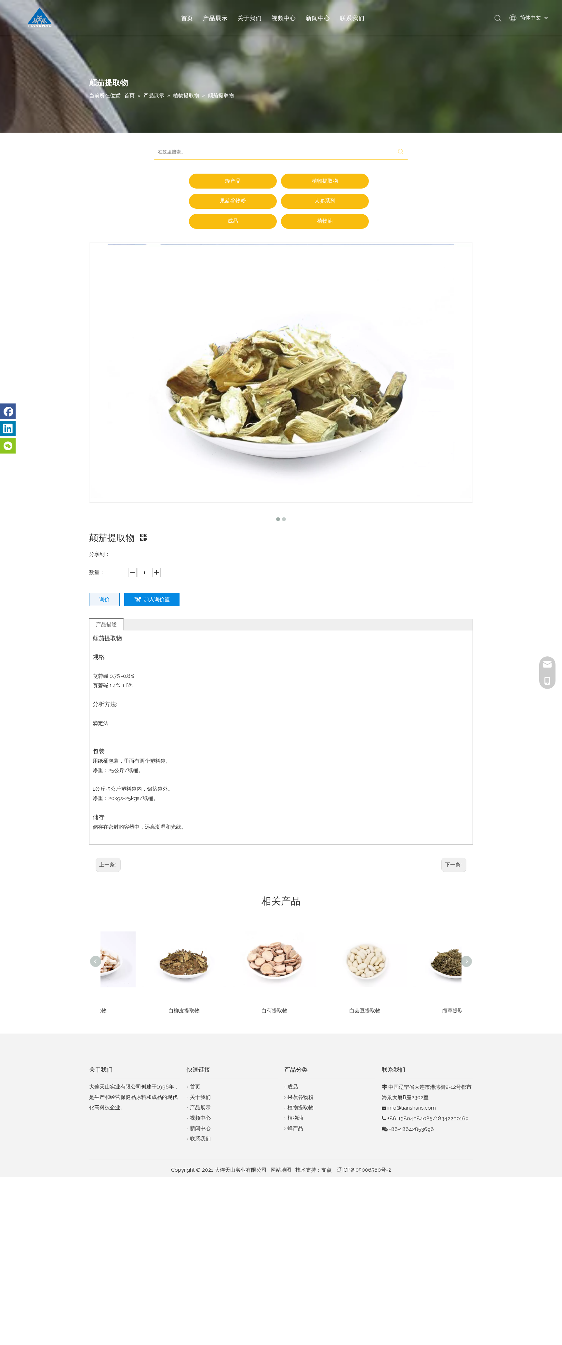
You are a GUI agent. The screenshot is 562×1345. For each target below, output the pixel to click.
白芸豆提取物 (326, 1011)
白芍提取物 (236, 1011)
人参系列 (324, 201)
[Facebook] (8, 411)
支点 (326, 1170)
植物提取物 (325, 181)
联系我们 (352, 18)
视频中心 (284, 18)
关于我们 (249, 18)
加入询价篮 (157, 599)
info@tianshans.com (411, 1108)
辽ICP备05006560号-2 (364, 1170)
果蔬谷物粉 (233, 201)
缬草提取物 (417, 1011)
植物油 (325, 221)
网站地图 (281, 1170)
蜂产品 (233, 181)
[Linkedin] (8, 428)
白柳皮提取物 (145, 1011)
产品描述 (106, 624)
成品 (233, 221)
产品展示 (215, 18)
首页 (187, 18)
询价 (104, 599)
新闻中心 (318, 18)
